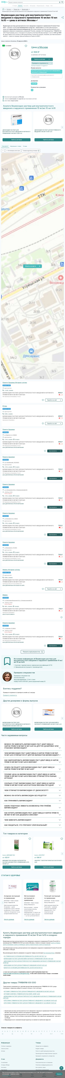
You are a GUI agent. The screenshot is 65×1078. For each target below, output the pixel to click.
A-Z (51, 1034)
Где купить (26, 5)
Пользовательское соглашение (44, 1062)
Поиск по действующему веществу (45, 1051)
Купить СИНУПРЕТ (39, 855)
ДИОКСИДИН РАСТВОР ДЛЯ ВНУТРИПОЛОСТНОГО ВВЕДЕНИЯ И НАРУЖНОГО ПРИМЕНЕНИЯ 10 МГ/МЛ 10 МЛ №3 (16, 131)
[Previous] (2, 902)
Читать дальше (9, 919)
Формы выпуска (40, 5)
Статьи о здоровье (6, 1046)
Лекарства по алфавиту (42, 1046)
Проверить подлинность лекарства (45, 1056)
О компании (4, 1062)
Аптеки (3, 1051)
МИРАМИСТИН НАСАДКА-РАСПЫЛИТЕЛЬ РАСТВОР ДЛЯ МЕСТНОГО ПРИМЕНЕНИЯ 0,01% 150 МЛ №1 (16, 862)
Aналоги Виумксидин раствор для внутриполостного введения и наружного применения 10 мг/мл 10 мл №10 (29, 107)
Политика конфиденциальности (44, 1065)
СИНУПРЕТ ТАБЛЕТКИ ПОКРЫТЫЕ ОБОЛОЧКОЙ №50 (48, 861)
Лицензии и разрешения (42, 1069)
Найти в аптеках (16, 139)
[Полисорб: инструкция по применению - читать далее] (52, 886)
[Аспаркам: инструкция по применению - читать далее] (12, 886)
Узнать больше (6, 1075)
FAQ (51, 5)
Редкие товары (40, 1048)
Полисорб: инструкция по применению (52, 897)
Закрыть (59, 1074)
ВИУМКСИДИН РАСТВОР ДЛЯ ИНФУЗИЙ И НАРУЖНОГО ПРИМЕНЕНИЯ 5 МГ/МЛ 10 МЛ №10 (48, 723)
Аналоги (20, 5)
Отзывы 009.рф (5, 1065)
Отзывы (47, 5)
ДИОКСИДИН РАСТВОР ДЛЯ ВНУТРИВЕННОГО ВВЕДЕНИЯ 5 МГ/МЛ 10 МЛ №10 (47, 130)
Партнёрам (4, 1069)
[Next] (62, 127)
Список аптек (4, 1048)
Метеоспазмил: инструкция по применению (29, 898)
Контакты (3, 1067)
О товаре (15, 5)
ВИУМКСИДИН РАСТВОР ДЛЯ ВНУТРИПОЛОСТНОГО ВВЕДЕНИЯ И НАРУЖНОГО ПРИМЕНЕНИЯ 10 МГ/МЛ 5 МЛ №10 (16, 724)
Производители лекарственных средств (46, 1053)
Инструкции (32, 5)
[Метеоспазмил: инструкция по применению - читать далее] (32, 886)
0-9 (62, 1034)
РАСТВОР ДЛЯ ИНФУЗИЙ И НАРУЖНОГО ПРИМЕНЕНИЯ (43, 76)
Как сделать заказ (41, 1067)
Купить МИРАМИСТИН (9, 855)
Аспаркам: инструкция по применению (12, 897)
